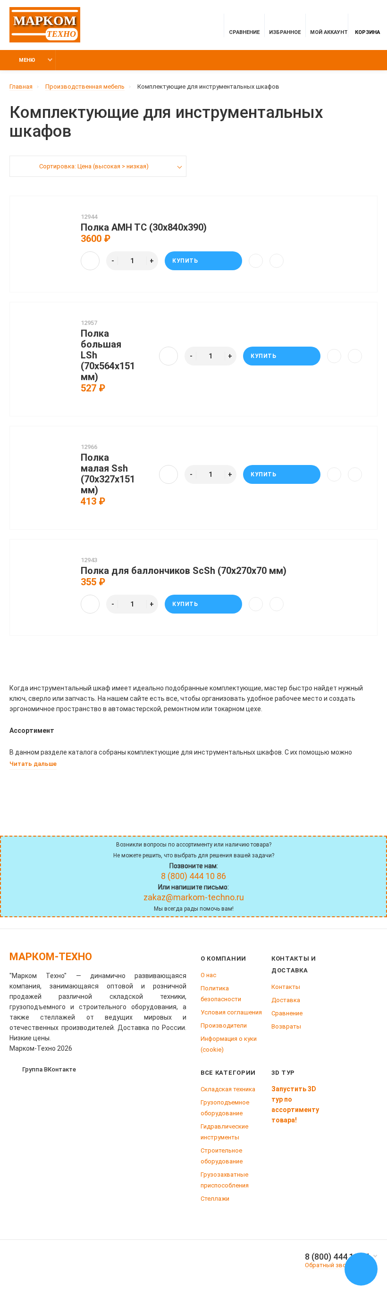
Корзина (367, 32)
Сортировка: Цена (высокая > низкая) (94, 166)
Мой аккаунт (329, 32)
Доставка (285, 1000)
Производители (224, 1025)
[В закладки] (276, 261)
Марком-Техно (50, 957)
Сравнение (287, 1013)
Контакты (285, 986)
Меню (27, 60)
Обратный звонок (331, 1265)
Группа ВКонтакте (49, 1069)
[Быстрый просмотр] (90, 260)
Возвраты (286, 1026)
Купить (185, 260)
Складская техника (228, 1089)
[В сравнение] (256, 261)
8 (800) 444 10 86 (337, 1257)
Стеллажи (215, 1198)
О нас (208, 975)
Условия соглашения (231, 1012)
